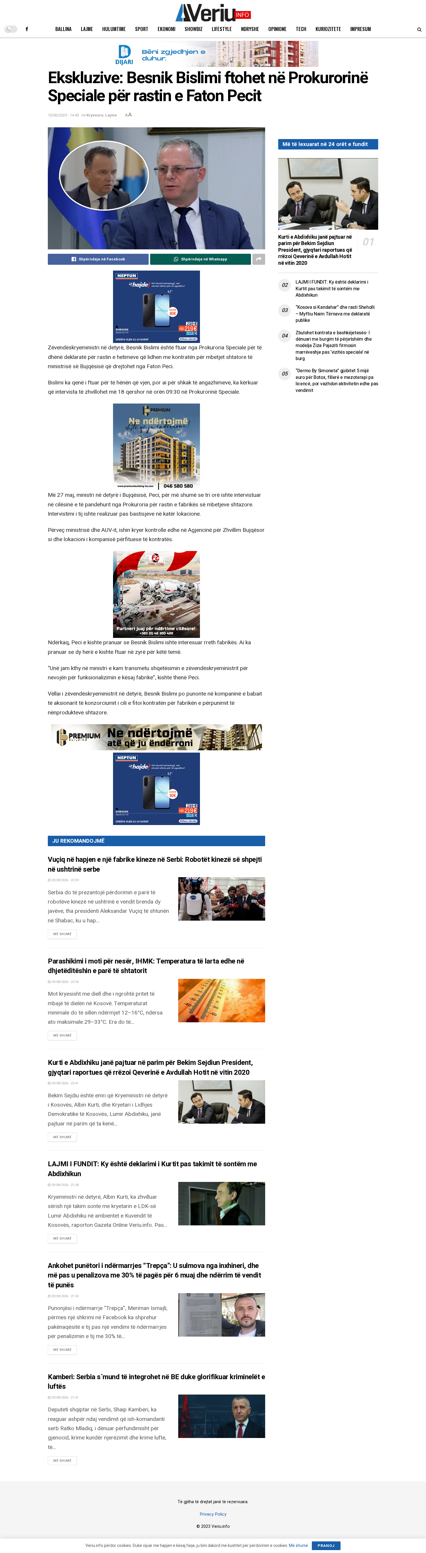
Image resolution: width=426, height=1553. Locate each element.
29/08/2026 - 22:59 (64, 880)
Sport (141, 28)
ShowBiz (194, 28)
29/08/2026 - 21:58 (64, 1184)
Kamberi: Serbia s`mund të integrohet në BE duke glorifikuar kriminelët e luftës (156, 1382)
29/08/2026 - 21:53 (64, 1296)
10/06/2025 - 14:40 (63, 115)
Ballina (63, 28)
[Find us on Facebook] (27, 29)
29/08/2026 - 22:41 (64, 1083)
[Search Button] (419, 29)
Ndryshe (250, 28)
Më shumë (65, 934)
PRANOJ (326, 1545)
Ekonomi (166, 28)
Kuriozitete (328, 28)
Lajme (87, 28)
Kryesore (94, 115)
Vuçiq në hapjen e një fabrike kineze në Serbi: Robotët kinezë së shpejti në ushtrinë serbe (155, 865)
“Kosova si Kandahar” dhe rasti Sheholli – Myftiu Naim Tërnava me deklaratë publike (335, 314)
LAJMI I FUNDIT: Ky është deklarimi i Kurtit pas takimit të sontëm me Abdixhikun (152, 1169)
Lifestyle (222, 28)
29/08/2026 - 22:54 (64, 981)
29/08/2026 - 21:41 (64, 1397)
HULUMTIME (114, 28)
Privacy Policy (213, 1514)
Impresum (360, 28)
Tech (301, 28)
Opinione (277, 28)
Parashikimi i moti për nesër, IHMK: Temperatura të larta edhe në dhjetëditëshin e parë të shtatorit (146, 966)
